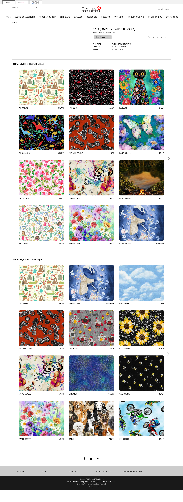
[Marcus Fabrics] (35, 2)
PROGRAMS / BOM (47, 17)
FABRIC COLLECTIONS (25, 17)
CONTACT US (172, 17)
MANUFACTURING (135, 17)
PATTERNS (118, 17)
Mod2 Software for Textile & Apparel (91, 484)
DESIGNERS (92, 17)
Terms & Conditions (132, 471)
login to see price (102, 37)
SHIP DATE (65, 17)
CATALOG (78, 17)
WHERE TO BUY (155, 17)
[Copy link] (149, 37)
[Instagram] (91, 458)
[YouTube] (98, 458)
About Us (19, 471)
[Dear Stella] (22, 2)
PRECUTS (105, 17)
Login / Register (163, 9)
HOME (8, 17)
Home (14, 22)
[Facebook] (84, 458)
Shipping (73, 471)
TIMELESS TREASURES (95, 479)
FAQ (44, 471)
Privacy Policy (103, 471)
